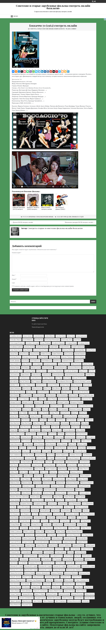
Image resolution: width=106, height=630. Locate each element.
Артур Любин (91, 350)
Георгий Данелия (58, 374)
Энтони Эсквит (89, 597)
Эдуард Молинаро (77, 594)
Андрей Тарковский (78, 346)
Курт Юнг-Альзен (28, 454)
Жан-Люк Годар (26, 423)
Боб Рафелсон (35, 360)
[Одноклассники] (16, 71)
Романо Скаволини (28, 538)
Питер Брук (35, 510)
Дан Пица (59, 378)
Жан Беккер (65, 423)
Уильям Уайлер (68, 559)
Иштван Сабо (81, 437)
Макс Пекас (44, 472)
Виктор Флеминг (47, 367)
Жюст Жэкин (80, 430)
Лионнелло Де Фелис (88, 458)
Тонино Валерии (35, 559)
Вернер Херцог (15, 367)
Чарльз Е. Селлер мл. (40, 590)
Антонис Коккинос (55, 350)
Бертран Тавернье (67, 357)
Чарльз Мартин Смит (55, 590)
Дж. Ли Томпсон (25, 381)
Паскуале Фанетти (37, 507)
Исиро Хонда (59, 437)
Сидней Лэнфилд (78, 545)
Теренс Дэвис (87, 556)
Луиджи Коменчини (72, 461)
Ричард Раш (26, 524)
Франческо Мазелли (71, 573)
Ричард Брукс (64, 521)
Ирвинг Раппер (48, 437)
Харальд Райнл (37, 583)
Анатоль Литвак (29, 346)
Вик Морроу (25, 367)
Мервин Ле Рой (37, 489)
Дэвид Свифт (24, 416)
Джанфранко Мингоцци (65, 381)
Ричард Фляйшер (70, 524)
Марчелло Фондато (87, 482)
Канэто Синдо (66, 440)
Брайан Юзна (79, 360)
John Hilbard (49, 336)
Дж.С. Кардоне (36, 381)
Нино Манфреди (71, 500)
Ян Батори (85, 601)
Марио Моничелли (50, 475)
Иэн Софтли (91, 437)
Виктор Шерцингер (60, 367)
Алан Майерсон (28, 339)
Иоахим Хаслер (26, 437)
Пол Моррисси (25, 514)
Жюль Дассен (56, 430)
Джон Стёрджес (23, 399)
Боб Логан (25, 360)
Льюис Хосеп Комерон (26, 468)
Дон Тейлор (13, 413)
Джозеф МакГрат (43, 392)
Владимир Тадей (29, 371)
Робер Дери (23, 528)
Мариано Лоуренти (16, 475)
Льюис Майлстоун (84, 465)
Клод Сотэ (26, 451)
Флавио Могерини (59, 570)
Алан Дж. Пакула (15, 339)
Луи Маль (49, 461)
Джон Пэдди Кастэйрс (86, 395)
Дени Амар (67, 378)
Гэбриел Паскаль (48, 378)
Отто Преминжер (87, 503)
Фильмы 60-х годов (78, 217)
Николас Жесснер (37, 500)
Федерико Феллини (35, 563)
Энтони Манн (79, 597)
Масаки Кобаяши (15, 486)
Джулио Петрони (15, 409)
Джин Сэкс (47, 388)
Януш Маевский (15, 604)
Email (14, 279)
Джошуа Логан (29, 406)
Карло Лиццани (62, 444)
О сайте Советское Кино (39, 324)
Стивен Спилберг (87, 549)
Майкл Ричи (14, 472)
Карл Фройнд (28, 444)
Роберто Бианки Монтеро (74, 531)
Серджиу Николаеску (17, 545)
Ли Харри (51, 458)
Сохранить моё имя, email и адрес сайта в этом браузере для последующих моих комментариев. (44, 286)
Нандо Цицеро (14, 500)
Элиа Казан (13, 597)
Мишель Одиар (35, 496)
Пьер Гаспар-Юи (59, 514)
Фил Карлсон (60, 563)
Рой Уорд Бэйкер (87, 535)
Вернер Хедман (88, 364)
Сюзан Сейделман (16, 556)
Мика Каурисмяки (49, 489)
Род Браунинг (29, 535)
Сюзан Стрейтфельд (30, 556)
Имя (14, 275)
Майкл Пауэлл (83, 468)
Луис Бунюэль (84, 461)
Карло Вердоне (50, 444)
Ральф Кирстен (25, 521)
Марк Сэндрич (46, 479)
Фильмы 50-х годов (74, 566)
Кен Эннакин (31, 447)
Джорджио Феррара (76, 402)
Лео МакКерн (87, 454)
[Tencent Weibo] (68, 71)
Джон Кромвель (62, 395)
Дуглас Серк (33, 413)
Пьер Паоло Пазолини (87, 514)
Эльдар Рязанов (40, 597)
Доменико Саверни (75, 409)
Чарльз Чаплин (81, 590)
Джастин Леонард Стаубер (82, 381)
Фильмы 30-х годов (45, 566)
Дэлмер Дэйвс (57, 416)
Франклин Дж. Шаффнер (74, 570)
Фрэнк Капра (59, 580)
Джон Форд (42, 399)
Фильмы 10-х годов (16, 566)
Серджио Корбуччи (69, 542)
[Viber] (30, 71)
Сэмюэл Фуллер (80, 552)
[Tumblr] (48, 71)
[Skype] (36, 71)
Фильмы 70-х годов (16, 570)
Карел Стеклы (86, 440)
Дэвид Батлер (65, 413)
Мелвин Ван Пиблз (25, 489)
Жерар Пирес (85, 427)
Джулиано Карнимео (70, 406)
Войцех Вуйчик (41, 371)
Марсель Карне (26, 482)
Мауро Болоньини (71, 486)
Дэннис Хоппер (15, 420)
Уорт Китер (13, 563)
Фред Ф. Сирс (27, 576)
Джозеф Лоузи (31, 392)
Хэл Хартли (78, 587)
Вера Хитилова (76, 364)
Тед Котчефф (68, 556)
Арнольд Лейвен (68, 350)
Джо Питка (74, 388)
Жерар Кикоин (65, 427)
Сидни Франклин (26, 549)
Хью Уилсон (56, 587)
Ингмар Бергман (82, 433)
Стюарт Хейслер (60, 552)
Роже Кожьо (61, 535)
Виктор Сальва (35, 367)
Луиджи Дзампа (59, 461)
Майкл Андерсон (51, 468)
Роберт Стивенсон (16, 531)
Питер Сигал (55, 510)
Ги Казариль (14, 378)
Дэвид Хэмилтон (35, 416)
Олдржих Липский (26, 503)
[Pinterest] (56, 71)
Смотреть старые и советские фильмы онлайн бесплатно (55, 228)
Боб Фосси (57, 360)
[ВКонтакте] (13, 71)
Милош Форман (15, 493)
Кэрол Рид (50, 454)
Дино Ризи (53, 409)
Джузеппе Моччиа (56, 406)
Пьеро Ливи (51, 517)
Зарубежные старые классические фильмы (40, 217)
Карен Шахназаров (16, 444)
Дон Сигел (86, 409)
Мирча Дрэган (37, 493)
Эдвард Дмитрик (27, 594)
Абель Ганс (70, 336)
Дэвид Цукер (47, 416)
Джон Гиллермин (26, 395)
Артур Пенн (13, 353)
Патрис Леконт (68, 507)
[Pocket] (24, 71)
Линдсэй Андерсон (74, 458)
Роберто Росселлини (16, 535)
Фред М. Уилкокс (15, 576)
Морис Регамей (69, 496)
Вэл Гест (92, 371)
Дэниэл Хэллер (83, 416)
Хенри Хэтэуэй (57, 583)
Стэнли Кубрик (48, 552)
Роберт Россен (85, 528)
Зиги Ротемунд (42, 433)
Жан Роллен (45, 427)
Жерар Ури (13, 430)
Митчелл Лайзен (48, 493)
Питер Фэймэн (65, 510)
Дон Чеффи (23, 413)
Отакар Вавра (62, 503)
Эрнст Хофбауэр (60, 601)
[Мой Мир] (19, 71)
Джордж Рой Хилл (50, 402)
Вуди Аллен (83, 371)
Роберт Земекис (34, 528)
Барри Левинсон (57, 353)
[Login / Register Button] (95, 1)
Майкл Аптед (62, 468)
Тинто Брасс (14, 559)
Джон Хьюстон (62, 399)
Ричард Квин (75, 521)
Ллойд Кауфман (26, 461)
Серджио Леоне (82, 542)
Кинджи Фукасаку (60, 447)
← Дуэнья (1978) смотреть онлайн (22, 222)
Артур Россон (24, 353)
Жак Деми (43, 420)
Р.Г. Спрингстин (82, 517)
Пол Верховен (76, 510)
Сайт (13, 283)
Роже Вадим (51, 535)
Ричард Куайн (85, 521)
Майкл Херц (23, 472)
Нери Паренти (25, 500)
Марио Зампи (28, 475)
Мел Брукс (13, 489)
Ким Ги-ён (40, 447)
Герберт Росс (90, 374)
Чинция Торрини (15, 594)
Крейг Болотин (57, 451)
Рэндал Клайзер (28, 542)
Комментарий (16, 252)
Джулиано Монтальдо (85, 406)
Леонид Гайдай (30, 458)
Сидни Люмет (90, 545)
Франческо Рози (84, 573)
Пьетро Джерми (61, 517)
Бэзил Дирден (37, 364)
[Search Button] (93, 1)
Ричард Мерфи (15, 524)
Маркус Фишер (82, 479)
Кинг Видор (49, 447)
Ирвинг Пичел (37, 437)
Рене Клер (44, 521)
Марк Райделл (25, 479)
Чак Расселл (88, 587)
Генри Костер (46, 374)
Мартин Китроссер (49, 482)
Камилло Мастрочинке (53, 440)
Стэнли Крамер (37, 552)
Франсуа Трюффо (57, 573)
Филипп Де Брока (81, 563)
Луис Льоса (14, 465)
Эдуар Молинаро (64, 594)
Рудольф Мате (82, 538)
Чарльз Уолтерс (69, 590)
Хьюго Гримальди (67, 587)
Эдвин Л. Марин (40, 594)
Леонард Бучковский (16, 458)
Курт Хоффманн (15, 454)
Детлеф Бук (14, 381)
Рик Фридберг (54, 521)
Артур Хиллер (34, 353)
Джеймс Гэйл (14, 385)
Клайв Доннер (72, 447)
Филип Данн (70, 563)
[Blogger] (62, 71)
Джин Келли (26, 388)
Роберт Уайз (39, 531)
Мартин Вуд (37, 482)
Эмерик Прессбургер (53, 597)
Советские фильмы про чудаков (44, 549)
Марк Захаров (14, 479)
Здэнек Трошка (30, 433)
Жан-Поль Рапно (38, 423)
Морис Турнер (80, 496)
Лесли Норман (41, 458)
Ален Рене (77, 339)
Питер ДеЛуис (45, 510)
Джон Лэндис (73, 395)
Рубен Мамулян (57, 538)
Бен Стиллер (69, 353)
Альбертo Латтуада (32, 343)
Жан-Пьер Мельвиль (52, 423)
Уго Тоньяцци (57, 559)
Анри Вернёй (28, 350)
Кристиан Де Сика (80, 451)
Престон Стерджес (45, 514)
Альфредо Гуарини (16, 346)
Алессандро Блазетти (17, 343)
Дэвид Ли (75, 413)
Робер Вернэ (14, 528)
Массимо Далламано (42, 486)
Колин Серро (47, 451)
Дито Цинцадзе (63, 409)
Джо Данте (65, 388)
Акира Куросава (81, 336)
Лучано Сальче (37, 465)
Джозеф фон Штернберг (81, 392)
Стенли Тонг (59, 549)
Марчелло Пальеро (73, 482)
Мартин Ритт (60, 482)
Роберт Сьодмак (29, 531)
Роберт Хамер (50, 531)
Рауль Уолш (35, 521)
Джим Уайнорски (15, 388)
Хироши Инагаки (15, 587)
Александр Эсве (67, 339)
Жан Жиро (85, 423)
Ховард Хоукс (35, 587)
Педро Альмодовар (82, 507)
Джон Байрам (14, 395)
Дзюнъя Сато (27, 409)
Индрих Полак (14, 437)
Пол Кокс (86, 510)
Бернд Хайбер (43, 357)
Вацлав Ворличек (63, 364)
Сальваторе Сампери (41, 542)
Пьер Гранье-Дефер (72, 514)
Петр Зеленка (14, 510)
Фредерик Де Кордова (52, 576)
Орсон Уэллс (52, 503)
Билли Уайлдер (80, 357)
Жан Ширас (55, 427)
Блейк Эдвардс (15, 360)
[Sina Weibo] (51, 71)
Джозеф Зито (84, 388)
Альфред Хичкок (83, 343)
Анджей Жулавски (42, 346)
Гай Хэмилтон (14, 374)
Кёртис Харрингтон (62, 454)
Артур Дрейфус (80, 350)
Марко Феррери (71, 479)
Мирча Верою (26, 493)
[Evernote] (27, 71)
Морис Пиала (58, 496)
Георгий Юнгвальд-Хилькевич (74, 374)
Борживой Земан (67, 360)
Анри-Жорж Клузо (16, 350)
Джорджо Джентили (16, 406)
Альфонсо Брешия (58, 343)
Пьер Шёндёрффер (26, 517)
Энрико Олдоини (67, 597)
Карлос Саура (82, 444)
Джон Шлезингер (75, 399)
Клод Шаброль (35, 451)
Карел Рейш (76, 440)
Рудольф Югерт (15, 542)
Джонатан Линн (87, 399)
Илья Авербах (70, 433)
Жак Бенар (34, 420)
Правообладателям (38, 327)
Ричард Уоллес (58, 524)
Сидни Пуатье (14, 549)
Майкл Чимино (34, 472)
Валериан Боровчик (50, 364)
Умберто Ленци (89, 559)
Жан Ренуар (36, 427)
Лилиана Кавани (61, 458)
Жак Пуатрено (71, 420)
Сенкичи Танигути (55, 542)
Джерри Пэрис (65, 385)
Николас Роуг (49, 500)
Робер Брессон (82, 524)
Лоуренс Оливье (38, 461)
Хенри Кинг (47, 583)
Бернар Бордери (80, 353)
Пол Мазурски (14, 514)
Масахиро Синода (28, 486)
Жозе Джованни (35, 430)
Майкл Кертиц (72, 468)
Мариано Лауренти (76, 472)
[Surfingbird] (59, 71)
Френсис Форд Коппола (17, 580)
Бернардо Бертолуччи (30, 357)
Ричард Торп (47, 524)
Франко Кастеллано (16, 573)
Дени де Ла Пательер (79, 378)
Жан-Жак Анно (15, 423)
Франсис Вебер (29, 573)
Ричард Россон (36, 524)
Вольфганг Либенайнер (55, 371)
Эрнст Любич (37, 601)
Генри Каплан (36, 374)
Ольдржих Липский (40, 503)
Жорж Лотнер (46, 430)
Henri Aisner (27, 336)
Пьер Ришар (14, 517)
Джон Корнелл (50, 395)
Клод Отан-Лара (15, 451)
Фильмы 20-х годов (31, 566)
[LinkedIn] (42, 71)
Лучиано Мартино (49, 465)
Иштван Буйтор (70, 437)
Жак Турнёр (89, 420)
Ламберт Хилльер (75, 454)
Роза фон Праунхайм (73, 535)
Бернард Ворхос (15, 357)
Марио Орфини (63, 475)
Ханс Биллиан (14, 583)
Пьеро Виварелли (39, 517)
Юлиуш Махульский (74, 601)
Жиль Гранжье (23, 430)
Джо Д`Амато (56, 388)
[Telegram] (39, 71)
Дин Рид (45, 409)
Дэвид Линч (14, 416)
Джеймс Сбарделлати (27, 385)
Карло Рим (72, 444)
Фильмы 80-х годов (31, 570)
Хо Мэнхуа (26, 587)
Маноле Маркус (64, 472)
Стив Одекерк (75, 549)
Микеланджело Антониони (65, 489)
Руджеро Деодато (69, 538)
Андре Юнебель (65, 346)
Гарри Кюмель (25, 374)
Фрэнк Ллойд (69, 580)
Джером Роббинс (53, 385)
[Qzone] (65, 71)
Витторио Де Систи (16, 371)
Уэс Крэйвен (23, 563)
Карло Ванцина (39, 444)
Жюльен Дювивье (68, 430)
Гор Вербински (24, 378)
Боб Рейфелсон (47, 360)
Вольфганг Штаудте (71, 371)
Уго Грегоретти (46, 559)
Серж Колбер (53, 545)
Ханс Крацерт (25, 583)
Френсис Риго (76, 576)
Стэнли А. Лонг (15, 552)
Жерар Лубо (75, 427)
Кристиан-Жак (68, 451)
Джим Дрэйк (87, 385)
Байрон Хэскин (45, 353)
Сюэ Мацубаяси (44, 556)
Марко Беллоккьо (58, 479)
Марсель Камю (15, 482)
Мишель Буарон (61, 493)
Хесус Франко (80, 583)
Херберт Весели (69, 583)
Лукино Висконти (25, 465)
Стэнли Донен (26, 552)
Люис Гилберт (39, 468)
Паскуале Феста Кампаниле (53, 507)
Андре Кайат (54, 346)
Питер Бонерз (25, 510)
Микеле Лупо (80, 489)
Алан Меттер (39, 339)
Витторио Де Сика (66, 217)
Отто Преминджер (74, 503)
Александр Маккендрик (52, 339)
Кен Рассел (14, 447)
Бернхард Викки (54, 357)
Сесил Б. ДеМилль (65, 545)
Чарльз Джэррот (26, 590)
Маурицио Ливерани (57, 486)
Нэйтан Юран (14, 503)
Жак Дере (51, 420)
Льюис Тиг (13, 468)
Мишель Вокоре (73, 493)
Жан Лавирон (14, 427)
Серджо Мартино (41, 545)
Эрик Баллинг (27, 601)
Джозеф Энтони (67, 392)
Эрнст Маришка (48, 601)
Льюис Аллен (72, 465)
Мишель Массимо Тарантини (19, 496)
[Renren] (45, 71)
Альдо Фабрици (45, 343)
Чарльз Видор (14, 590)
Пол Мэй (35, 514)
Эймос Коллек (89, 594)
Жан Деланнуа (75, 423)
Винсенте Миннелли (74, 367)
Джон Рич (13, 399)
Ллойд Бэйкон (14, 461)
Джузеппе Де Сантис (42, 406)
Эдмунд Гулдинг (52, 594)
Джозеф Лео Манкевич (17, 392)
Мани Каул (53, 472)
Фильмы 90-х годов (45, 570)
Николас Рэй (60, 500)
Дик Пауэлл (36, 409)
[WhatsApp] (33, 71)
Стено (67, 549)
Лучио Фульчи (61, 465)
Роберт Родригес (74, 528)
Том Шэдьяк (24, 559)
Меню (16, 16)
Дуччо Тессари (43, 413)
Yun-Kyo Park (60, 336)
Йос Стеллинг (26, 440)
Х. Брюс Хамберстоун (82, 580)
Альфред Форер (71, 343)
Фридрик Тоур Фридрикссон (35, 580)
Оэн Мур (13, 507)
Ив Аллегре (52, 433)
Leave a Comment (71, 29)
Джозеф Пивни (55, 392)
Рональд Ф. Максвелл (43, 538)
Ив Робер (61, 433)
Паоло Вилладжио (23, 507)
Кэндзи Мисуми (40, 454)
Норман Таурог (82, 500)
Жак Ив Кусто (60, 420)
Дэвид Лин (83, 413)
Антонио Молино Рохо (40, 350)
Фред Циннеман (38, 576)
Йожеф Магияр (15, 440)
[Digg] (53, 71)
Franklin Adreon (15, 336)
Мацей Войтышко (84, 486)
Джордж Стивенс (63, 402)
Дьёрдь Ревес (54, 413)
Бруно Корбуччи (15, 364)
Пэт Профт (71, 517)
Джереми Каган (41, 385)
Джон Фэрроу (52, 399)
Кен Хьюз (23, 447)
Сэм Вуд (70, 552)
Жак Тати (80, 420)
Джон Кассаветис (38, 395)
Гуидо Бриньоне (36, 378)
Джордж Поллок (27, 402)
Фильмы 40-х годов (59, 566)
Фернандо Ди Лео (48, 563)
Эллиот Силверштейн (26, 597)
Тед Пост (77, 556)
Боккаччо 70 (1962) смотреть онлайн (53, 25)
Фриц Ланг (49, 580)
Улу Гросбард (79, 559)
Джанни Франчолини (49, 381)
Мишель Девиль (85, 493)
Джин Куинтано (37, 388)
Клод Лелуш (91, 447)
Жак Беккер (25, 420)
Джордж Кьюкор (15, 402)
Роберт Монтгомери (60, 528)
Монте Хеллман (47, 496)
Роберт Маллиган (47, 528)
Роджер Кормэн (41, 535)
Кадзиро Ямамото (37, 440)
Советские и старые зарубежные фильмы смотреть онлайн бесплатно (53, 7)
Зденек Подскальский (17, 433)
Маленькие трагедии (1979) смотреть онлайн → (80, 222)
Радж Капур (14, 521)
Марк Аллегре (74, 475)
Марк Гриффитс (85, 475)
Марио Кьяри (38, 475)
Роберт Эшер (60, 531)
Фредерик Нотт (65, 576)
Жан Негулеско (25, 427)
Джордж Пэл (38, 402)
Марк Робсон (36, 479)
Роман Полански (15, 538)
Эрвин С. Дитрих (15, 601)
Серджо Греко (30, 545)
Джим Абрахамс (77, 385)
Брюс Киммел (26, 364)
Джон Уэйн (33, 399)
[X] (22, 71)
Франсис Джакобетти (42, 573)
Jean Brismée (38, 336)
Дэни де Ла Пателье (70, 416)
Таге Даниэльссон (56, 556)
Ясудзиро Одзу (27, 604)
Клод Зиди (82, 447)
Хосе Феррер (46, 587)
